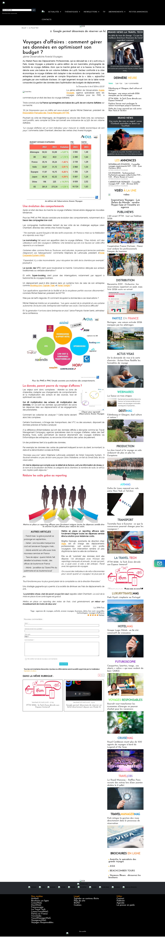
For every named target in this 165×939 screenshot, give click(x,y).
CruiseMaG (36, 903)
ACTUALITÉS (54, 12)
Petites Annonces (138, 12)
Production (125, 446)
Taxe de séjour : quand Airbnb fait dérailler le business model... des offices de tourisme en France (39, 560)
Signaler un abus (30, 671)
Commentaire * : (30, 640)
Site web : (28, 634)
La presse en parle (126, 905)
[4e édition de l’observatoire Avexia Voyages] (63, 135)
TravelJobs (36, 916)
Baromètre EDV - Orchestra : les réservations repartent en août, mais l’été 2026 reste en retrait (124, 287)
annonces (125, 160)
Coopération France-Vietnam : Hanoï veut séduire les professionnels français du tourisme (125, 249)
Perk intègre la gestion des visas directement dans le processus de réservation (123, 821)
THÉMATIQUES (72, 12)
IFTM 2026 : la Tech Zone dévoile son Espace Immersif (42, 706)
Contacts (46, 20)
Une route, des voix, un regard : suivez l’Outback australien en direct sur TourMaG (125, 123)
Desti (125, 411)
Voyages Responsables (42, 922)
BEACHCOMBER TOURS (122, 871)
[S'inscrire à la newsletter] (159, 563)
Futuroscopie (125, 662)
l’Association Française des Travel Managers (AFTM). (46, 113)
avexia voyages (67, 611)
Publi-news (125, 212)
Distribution (125, 280)
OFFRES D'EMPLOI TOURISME (118, 170)
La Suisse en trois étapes (119, 396)
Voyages (125, 700)
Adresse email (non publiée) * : (34, 629)
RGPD (77, 903)
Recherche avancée (9, 13)
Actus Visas (125, 354)
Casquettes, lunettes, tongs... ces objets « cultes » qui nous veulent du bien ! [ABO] (125, 668)
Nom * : (27, 623)
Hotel (125, 626)
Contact (120, 899)
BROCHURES (125, 853)
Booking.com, (36, 285)
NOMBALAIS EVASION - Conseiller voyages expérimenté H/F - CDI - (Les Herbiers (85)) (125, 166)
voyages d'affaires (96, 613)
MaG (125, 593)
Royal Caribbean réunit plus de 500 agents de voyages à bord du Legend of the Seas (124, 744)
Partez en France (39, 914)
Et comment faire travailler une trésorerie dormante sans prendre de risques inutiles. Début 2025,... (125, 68)
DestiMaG (36, 905)
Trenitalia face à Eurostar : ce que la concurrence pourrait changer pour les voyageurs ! (125, 526)
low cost (91, 611)
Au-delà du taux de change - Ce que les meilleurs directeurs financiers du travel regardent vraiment (125, 38)
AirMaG (35, 899)
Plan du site (79, 901)
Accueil (24, 28)
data (85, 611)
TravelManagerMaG (41, 918)
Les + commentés (132, 83)
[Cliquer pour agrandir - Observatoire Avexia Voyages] (91, 389)
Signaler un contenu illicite (86, 899)
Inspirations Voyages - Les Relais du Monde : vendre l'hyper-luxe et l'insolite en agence (125, 204)
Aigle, (63, 543)
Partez (125, 318)
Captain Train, (49, 285)
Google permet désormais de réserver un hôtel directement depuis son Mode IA (76, 31)
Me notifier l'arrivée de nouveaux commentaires (42, 659)
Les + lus (119, 83)
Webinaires (125, 392)
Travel (125, 776)
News (111, 83)
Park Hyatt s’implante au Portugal (123, 597)
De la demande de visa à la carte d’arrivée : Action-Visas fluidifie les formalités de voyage (123, 360)
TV (104, 12)
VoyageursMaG (38, 920)
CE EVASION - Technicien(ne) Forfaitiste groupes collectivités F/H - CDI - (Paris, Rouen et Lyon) (124, 175)
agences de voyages (44, 611)
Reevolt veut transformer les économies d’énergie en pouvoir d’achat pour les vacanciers (122, 706)
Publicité (121, 901)
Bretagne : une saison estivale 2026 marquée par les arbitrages (124, 94)
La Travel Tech (33, 28)
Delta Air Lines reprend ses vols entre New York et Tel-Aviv (124, 110)
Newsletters (91, 12)
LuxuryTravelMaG (39, 912)
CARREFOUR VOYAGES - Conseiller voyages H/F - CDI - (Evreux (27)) (124, 183)
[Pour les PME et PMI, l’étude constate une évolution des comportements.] (63, 317)
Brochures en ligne (40, 901)
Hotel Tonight (64, 285)
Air (125, 484)
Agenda (120, 903)
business (78, 611)
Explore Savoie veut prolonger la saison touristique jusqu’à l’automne (124, 105)
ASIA (112, 866)
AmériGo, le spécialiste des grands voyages (122, 860)
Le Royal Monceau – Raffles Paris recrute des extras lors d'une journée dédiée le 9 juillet (125, 782)
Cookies (77, 905)
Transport (125, 520)
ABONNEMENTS (117, 12)
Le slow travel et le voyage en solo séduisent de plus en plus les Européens (124, 453)
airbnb (57, 611)
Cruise (125, 738)
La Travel (125, 558)
